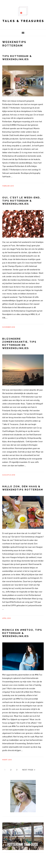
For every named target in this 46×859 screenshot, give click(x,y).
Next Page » (28, 770)
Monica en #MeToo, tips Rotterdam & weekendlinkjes (22, 632)
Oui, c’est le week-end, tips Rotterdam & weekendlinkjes (21, 200)
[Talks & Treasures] (23, 25)
